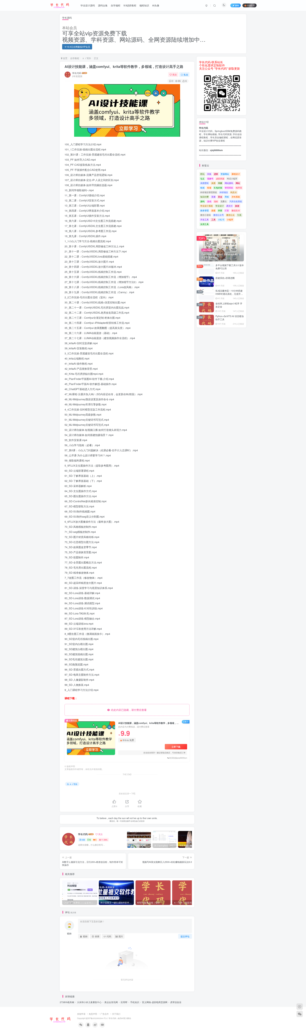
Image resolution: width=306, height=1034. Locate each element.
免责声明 (93, 1013)
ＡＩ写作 (86, 58)
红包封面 (218, 187)
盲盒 (220, 196)
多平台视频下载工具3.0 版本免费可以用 (229, 267)
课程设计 (236, 173)
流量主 (224, 201)
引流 (239, 214)
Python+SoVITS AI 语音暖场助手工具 (229, 318)
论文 (202, 178)
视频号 (210, 178)
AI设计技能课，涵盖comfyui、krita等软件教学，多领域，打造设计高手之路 (124, 66)
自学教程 (74, 58)
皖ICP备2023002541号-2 (97, 1018)
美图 (213, 183)
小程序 (230, 219)
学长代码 (76, 73)
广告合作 (104, 1013)
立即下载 (175, 746)
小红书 (221, 219)
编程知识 (144, 5)
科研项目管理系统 (208, 192)
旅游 (237, 205)
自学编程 (115, 5)
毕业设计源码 (87, 5)
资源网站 (225, 173)
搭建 (213, 210)
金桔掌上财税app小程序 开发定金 (228, 305)
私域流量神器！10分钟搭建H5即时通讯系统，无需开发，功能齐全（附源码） (229, 293)
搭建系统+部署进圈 (225, 277)
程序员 (239, 187)
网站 (238, 183)
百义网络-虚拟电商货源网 (154, 1002)
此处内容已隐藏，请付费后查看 (128, 710)
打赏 (227, 210)
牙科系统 (236, 196)
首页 (64, 58)
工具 (213, 219)
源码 (202, 201)
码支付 (233, 192)
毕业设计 (219, 205)
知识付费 (204, 196)
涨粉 (216, 201)
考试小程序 (232, 178)
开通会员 (251, 5)
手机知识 (134, 1002)
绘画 (202, 187)
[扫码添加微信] (299, 1014)
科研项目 (224, 192)
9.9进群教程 (130, 5)
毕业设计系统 (206, 205)
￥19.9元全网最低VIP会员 (77, 46)
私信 (186, 74)
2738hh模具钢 (67, 1002)
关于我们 (116, 1013)
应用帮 (124, 1002)
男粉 (227, 196)
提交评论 (185, 936)
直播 (213, 196)
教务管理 (204, 210)
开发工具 (204, 219)
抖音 (220, 210)
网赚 (220, 183)
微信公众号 (218, 214)
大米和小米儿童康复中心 (89, 1002)
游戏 (209, 201)
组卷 (209, 187)
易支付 (229, 205)
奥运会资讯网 (111, 1002)
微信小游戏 (205, 214)
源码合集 (103, 5)
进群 (216, 173)
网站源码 (229, 183)
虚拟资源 (220, 178)
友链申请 (81, 1013)
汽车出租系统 (235, 201)
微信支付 (236, 210)
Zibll (121, 1018)
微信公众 (230, 214)
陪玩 (202, 173)
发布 (237, 5)
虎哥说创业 (175, 1002)
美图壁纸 (204, 183)
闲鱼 (209, 173)
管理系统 (229, 187)
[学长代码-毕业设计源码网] (60, 1019)
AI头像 (155, 5)
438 (83, 839)
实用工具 (204, 224)
